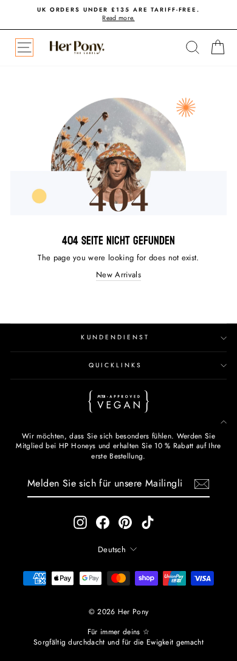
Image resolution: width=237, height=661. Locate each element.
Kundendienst (115, 337)
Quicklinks (116, 365)
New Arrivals (118, 274)
